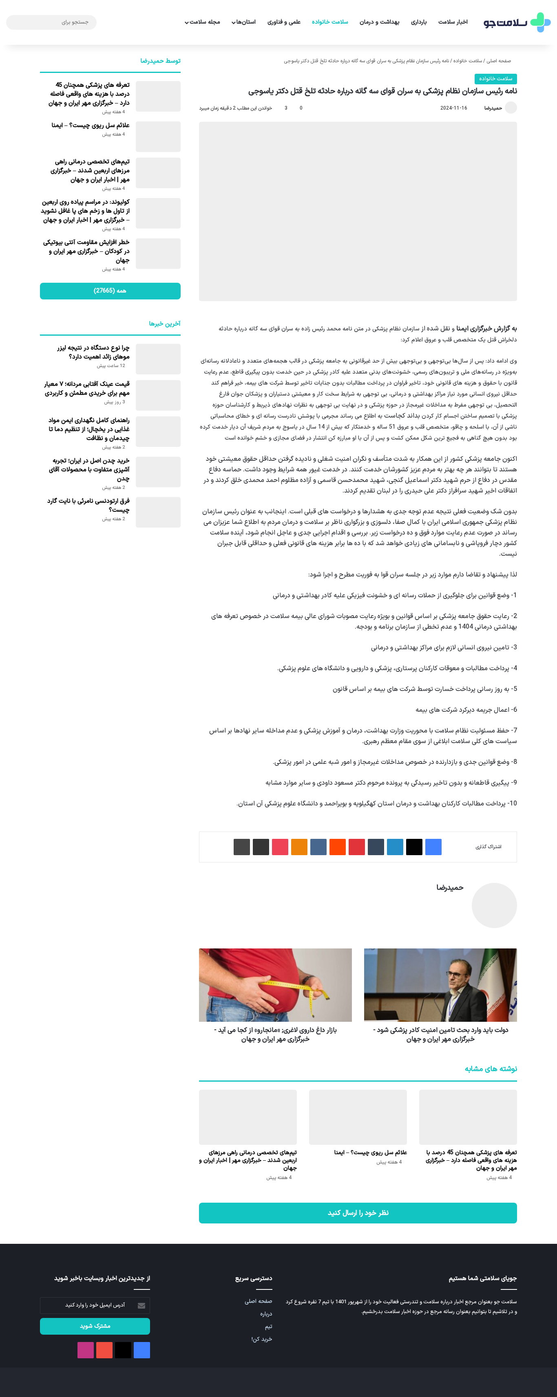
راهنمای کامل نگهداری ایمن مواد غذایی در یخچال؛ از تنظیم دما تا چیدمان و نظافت (89, 429)
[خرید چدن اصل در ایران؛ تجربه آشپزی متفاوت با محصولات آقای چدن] (158, 472)
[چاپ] (242, 847)
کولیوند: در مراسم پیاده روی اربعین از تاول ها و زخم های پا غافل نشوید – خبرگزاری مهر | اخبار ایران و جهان (85, 211)
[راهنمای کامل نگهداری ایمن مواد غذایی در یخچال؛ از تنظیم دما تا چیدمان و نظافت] (158, 431)
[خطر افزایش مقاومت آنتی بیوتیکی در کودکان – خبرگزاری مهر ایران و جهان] (158, 253)
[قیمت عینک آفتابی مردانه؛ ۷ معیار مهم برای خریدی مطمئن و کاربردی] (158, 395)
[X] (414, 847)
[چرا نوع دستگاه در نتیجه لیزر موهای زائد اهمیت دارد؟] (158, 359)
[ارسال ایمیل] (480, 108)
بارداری (419, 22)
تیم (268, 1326)
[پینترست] (357, 847)
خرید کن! (262, 1339)
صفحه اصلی (499, 61)
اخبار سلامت (453, 22)
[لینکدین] (395, 847)
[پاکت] (280, 847)
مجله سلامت (205, 22)
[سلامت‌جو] (516, 22)
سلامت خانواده (330, 22)
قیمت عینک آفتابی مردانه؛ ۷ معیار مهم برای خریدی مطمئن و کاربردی (87, 389)
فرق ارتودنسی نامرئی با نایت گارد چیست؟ (88, 506)
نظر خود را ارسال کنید (358, 1213)
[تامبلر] (376, 847)
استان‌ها (246, 22)
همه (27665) (110, 291)
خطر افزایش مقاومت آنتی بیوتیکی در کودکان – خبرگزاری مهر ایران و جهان (86, 251)
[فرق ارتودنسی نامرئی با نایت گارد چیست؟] (158, 512)
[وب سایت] (459, 902)
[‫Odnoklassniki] (299, 847)
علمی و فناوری (284, 22)
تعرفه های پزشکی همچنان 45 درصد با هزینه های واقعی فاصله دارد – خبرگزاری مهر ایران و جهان (471, 1160)
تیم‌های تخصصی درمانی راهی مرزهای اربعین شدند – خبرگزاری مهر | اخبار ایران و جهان (248, 1160)
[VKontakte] (318, 847)
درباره (266, 1314)
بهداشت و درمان (380, 22)
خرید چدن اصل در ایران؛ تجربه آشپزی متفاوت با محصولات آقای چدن (89, 470)
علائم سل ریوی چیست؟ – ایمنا (370, 1152)
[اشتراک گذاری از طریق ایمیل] (261, 847)
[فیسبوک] (433, 847)
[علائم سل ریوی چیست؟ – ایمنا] (358, 1117)
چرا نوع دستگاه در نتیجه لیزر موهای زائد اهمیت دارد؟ (93, 352)
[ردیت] (337, 847)
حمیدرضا (493, 108)
